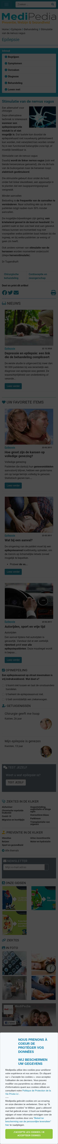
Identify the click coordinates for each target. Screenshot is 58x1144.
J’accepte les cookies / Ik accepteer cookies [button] (29, 1134)
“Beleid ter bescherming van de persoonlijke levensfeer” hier (28, 1121)
